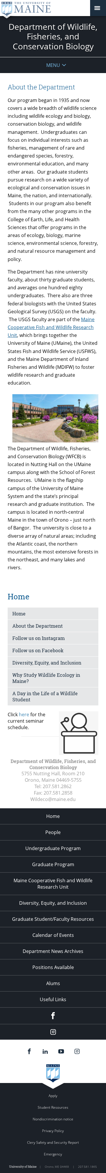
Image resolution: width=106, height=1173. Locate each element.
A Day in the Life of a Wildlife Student (45, 696)
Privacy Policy (53, 1130)
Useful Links (53, 999)
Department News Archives (53, 951)
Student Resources (53, 1107)
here (24, 714)
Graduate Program (53, 864)
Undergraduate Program (53, 848)
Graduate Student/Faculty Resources (53, 919)
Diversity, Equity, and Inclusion (46, 663)
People (53, 832)
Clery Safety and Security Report (53, 1142)
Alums (53, 983)
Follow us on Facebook (38, 650)
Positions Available (53, 967)
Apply (53, 1095)
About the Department (37, 626)
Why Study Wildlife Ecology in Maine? (46, 678)
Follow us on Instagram (38, 638)
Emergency (53, 1154)
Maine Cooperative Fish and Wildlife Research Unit (51, 327)
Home (19, 613)
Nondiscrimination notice (53, 1119)
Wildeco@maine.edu (53, 799)
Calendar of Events (53, 935)
